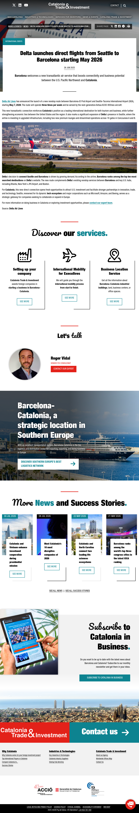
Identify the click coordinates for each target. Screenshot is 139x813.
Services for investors (68, 17)
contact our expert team (100, 203)
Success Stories (7, 766)
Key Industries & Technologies (59, 755)
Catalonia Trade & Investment (116, 17)
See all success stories (77, 591)
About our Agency (102, 755)
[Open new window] (130, 804)
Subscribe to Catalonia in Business (105, 678)
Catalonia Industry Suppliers (58, 759)
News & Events (90, 17)
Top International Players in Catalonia (14, 759)
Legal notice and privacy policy (39, 807)
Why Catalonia (15, 17)
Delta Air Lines (9, 101)
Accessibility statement (92, 807)
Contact (114, 5)
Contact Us (100, 762)
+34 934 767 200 (85, 810)
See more (24, 301)
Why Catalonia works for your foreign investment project (21, 755)
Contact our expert (63, 369)
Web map (106, 807)
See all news (55, 591)
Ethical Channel (74, 807)
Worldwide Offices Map (104, 759)
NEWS (25, 27)
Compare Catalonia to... (10, 762)
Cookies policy (60, 807)
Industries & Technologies (39, 17)
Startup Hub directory (56, 762)
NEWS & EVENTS (14, 27)
